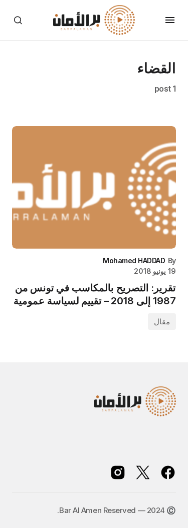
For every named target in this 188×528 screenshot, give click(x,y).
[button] (170, 20)
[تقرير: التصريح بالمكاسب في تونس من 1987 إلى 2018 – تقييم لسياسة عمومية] (94, 187)
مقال (162, 321)
